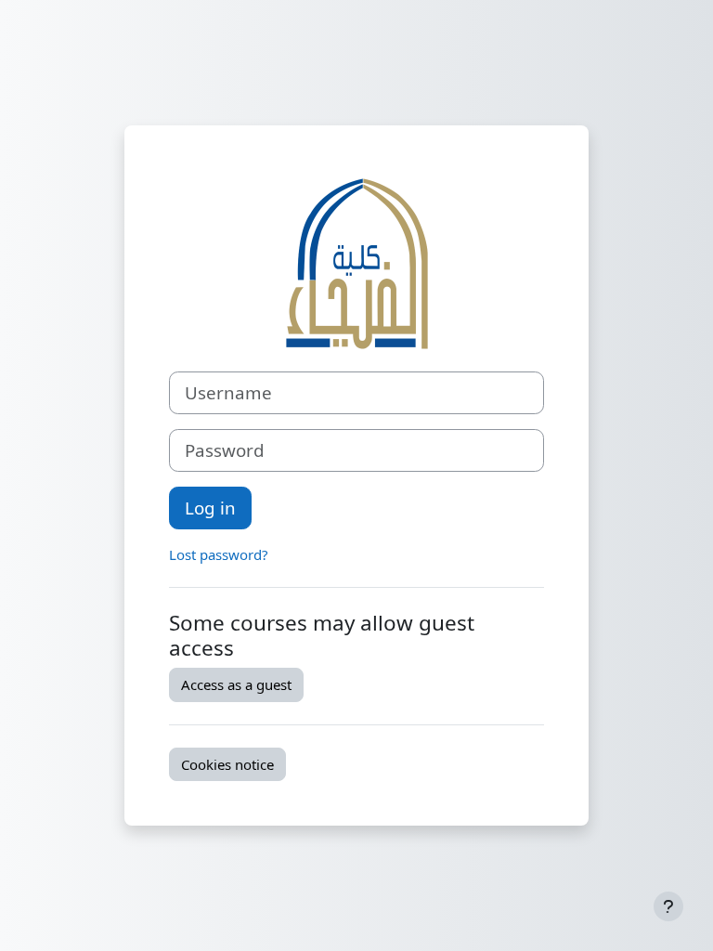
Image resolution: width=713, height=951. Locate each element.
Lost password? (218, 554)
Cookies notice (227, 764)
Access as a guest (236, 684)
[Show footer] (668, 906)
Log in (210, 507)
